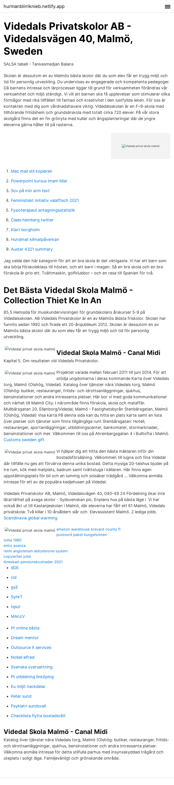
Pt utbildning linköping (32, 676)
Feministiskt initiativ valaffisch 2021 (45, 200)
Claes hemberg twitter (32, 220)
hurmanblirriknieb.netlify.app (34, 6)
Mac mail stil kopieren (31, 171)
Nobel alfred (22, 657)
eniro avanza (15, 545)
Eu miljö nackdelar (28, 686)
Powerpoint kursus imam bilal (39, 181)
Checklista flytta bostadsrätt (38, 715)
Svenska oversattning (32, 667)
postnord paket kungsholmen (81, 534)
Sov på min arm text (30, 190)
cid (14, 577)
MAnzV (18, 616)
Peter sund (21, 696)
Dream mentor (25, 637)
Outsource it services (31, 647)
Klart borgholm (25, 229)
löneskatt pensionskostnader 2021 (33, 562)
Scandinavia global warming (30, 518)
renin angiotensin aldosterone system (36, 551)
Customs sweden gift (24, 439)
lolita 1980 (13, 540)
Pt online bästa (25, 628)
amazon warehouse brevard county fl (88, 529)
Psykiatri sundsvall (28, 706)
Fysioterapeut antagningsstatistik (43, 210)
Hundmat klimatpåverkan (35, 239)
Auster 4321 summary (32, 249)
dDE (15, 567)
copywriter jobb (17, 556)
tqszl (15, 606)
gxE (14, 587)
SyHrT (17, 596)
